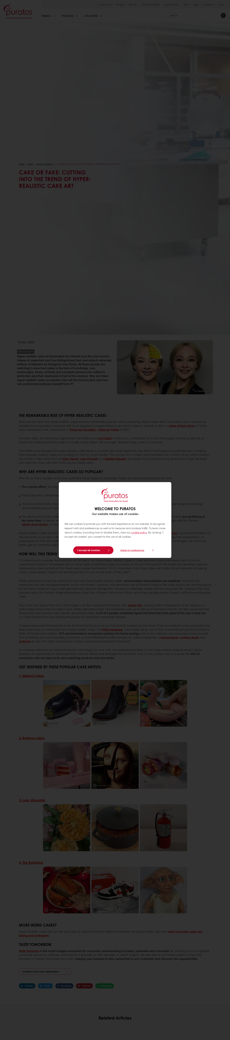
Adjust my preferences (132, 550)
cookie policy (139, 532)
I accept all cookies (88, 550)
